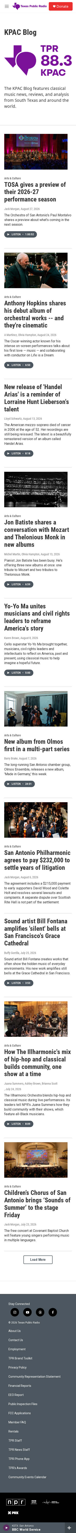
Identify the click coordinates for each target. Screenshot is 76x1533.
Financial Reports (19, 1385)
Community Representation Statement (34, 1376)
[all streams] (70, 1527)
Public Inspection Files (22, 1404)
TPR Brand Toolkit (20, 1358)
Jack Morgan (11, 209)
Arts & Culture (12, 178)
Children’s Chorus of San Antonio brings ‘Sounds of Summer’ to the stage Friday (37, 1203)
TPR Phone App (19, 1459)
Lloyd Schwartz (13, 418)
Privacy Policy (17, 1367)
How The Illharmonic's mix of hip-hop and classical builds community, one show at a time (37, 1063)
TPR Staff (15, 1440)
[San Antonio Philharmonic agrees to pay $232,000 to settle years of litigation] (36, 820)
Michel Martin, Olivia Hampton (21, 554)
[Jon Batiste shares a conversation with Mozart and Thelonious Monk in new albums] (36, 489)
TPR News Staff (19, 1449)
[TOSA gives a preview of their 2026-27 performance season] (36, 151)
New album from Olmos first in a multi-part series (37, 745)
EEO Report (16, 1395)
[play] (6, 1528)
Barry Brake (11, 758)
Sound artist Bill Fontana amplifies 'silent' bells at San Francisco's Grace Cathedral (35, 932)
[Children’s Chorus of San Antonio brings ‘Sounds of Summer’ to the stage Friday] (36, 1160)
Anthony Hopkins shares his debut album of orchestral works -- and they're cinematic (35, 314)
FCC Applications (19, 1413)
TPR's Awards (17, 1468)
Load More (38, 1260)
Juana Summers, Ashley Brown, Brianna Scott (30, 1083)
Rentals (13, 1431)
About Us (14, 1331)
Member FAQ (17, 1422)
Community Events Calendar (27, 1477)
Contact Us (15, 1340)
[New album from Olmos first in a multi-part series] (36, 709)
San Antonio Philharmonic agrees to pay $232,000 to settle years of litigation (37, 860)
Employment (17, 1349)
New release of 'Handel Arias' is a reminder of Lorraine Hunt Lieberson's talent (36, 398)
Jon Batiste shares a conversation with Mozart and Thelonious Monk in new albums (36, 533)
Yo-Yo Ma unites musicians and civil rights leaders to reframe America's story (37, 617)
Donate (62, 6)
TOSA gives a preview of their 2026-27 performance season (35, 192)
